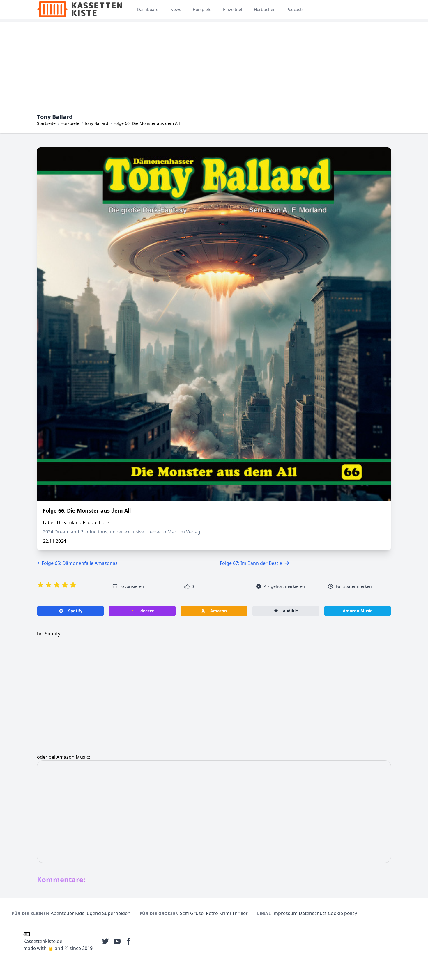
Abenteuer (62, 913)
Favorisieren (132, 586)
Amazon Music (357, 611)
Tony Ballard (96, 123)
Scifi (184, 913)
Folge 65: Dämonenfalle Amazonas (80, 563)
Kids (79, 913)
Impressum (285, 913)
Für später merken (354, 586)
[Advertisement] (214, 62)
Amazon (218, 611)
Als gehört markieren (284, 586)
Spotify (75, 611)
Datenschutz (313, 913)
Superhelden (116, 913)
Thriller (240, 913)
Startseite (46, 123)
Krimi (225, 913)
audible (290, 611)
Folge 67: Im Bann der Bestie (251, 563)
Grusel (197, 913)
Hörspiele (70, 123)
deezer (147, 611)
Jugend (93, 913)
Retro (212, 913)
